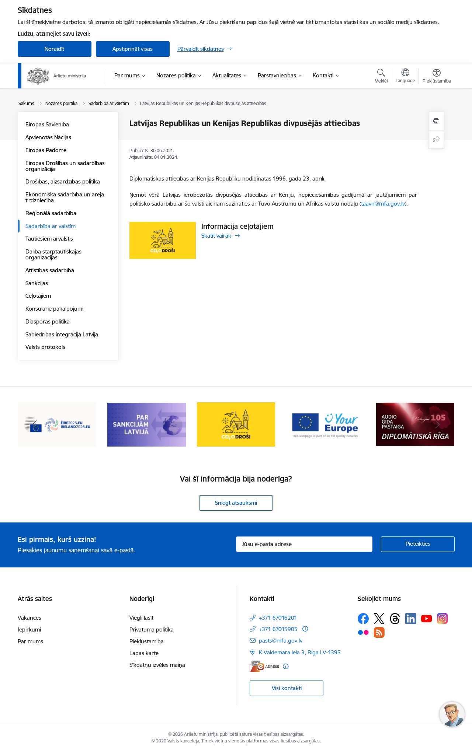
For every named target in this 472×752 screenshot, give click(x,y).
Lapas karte (144, 653)
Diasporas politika (47, 321)
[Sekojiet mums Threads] (394, 618)
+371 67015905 (278, 629)
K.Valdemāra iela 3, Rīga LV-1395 (300, 652)
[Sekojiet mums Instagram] (442, 618)
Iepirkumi (29, 629)
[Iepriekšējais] (34, 424)
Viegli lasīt (141, 617)
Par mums (30, 641)
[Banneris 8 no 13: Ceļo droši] (236, 423)
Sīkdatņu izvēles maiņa (157, 664)
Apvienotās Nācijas (48, 137)
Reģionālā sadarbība (50, 213)
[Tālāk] (437, 424)
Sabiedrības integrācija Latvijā (61, 334)
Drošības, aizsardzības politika (62, 181)
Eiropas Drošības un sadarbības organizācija (65, 166)
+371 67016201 (278, 617)
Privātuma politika (151, 629)
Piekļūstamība (146, 641)
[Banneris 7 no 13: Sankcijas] (146, 423)
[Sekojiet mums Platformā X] (379, 618)
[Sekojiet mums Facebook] (363, 618)
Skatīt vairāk (216, 235)
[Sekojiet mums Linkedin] (410, 618)
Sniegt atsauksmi (236, 502)
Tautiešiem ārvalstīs (49, 238)
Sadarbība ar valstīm (50, 226)
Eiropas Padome (45, 150)
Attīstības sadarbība (49, 270)
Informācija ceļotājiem (237, 226)
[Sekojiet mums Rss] (379, 632)
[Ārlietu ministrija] (57, 76)
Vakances (29, 617)
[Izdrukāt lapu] (436, 121)
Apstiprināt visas (132, 48)
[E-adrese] (264, 666)
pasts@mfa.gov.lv (280, 640)
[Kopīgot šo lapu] (436, 139)
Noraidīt (54, 48)
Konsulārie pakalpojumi (54, 308)
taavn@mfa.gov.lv (383, 203)
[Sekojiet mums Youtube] (426, 618)
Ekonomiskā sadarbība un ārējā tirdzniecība (64, 197)
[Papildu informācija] (305, 629)
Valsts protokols (45, 346)
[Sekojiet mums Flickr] (363, 631)
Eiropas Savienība (47, 124)
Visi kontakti (287, 688)
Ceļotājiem (38, 295)
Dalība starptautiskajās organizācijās (53, 254)
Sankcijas (36, 283)
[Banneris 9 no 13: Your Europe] (326, 423)
